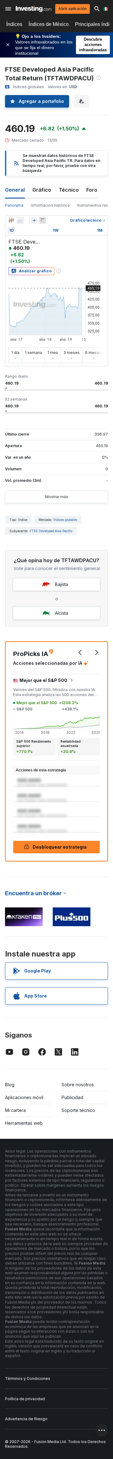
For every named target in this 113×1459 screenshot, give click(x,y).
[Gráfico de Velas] (11, 220)
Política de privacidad (25, 1398)
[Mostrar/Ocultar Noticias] (42, 220)
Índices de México (49, 24)
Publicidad (72, 1097)
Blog (9, 1084)
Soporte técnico (78, 1110)
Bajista (61, 584)
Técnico (69, 190)
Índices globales (65, 520)
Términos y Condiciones (27, 1378)
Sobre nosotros (78, 1084)
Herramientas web (24, 1123)
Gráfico (41, 190)
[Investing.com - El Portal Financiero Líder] (33, 9)
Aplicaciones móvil (24, 1097)
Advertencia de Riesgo (26, 1418)
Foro (91, 190)
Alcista (61, 613)
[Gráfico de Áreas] (20, 220)
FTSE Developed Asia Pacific (51, 531)
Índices (14, 24)
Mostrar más (56, 496)
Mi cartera (15, 1110)
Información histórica (50, 205)
